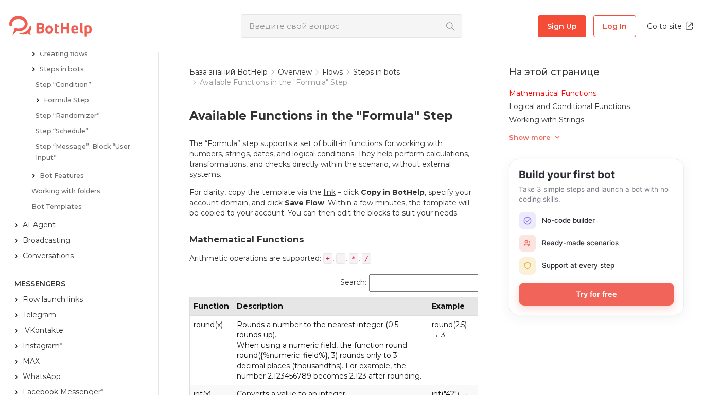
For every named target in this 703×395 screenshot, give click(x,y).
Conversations (48, 255)
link (330, 192)
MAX (31, 361)
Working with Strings (546, 119)
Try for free (596, 294)
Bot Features (62, 175)
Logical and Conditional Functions (569, 106)
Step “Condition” (63, 84)
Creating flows (64, 54)
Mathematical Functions (552, 93)
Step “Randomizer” (68, 115)
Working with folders (65, 191)
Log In (615, 26)
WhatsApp (42, 376)
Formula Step (66, 100)
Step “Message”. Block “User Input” (83, 151)
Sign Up (562, 26)
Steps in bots (62, 69)
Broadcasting (47, 240)
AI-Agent (39, 224)
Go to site (664, 26)
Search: (353, 282)
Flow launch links (53, 299)
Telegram (39, 314)
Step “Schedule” (62, 131)
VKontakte (43, 330)
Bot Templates (56, 206)
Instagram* (42, 345)
